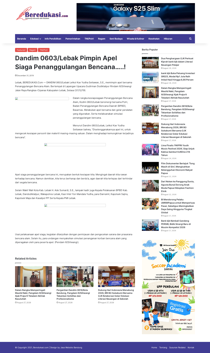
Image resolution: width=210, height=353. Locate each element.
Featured (21, 50)
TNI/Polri (89, 38)
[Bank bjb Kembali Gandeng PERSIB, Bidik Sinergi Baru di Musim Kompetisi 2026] (150, 225)
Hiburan (168, 38)
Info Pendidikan (53, 38)
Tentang (163, 347)
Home (154, 347)
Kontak (191, 347)
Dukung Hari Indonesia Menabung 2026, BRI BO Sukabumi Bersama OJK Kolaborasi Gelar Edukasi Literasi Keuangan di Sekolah (176, 130)
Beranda (21, 38)
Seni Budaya (116, 38)
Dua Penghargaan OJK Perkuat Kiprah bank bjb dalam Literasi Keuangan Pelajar (177, 61)
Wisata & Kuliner (135, 38)
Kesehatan (154, 38)
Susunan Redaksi (177, 347)
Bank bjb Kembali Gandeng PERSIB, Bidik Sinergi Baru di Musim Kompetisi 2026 (176, 224)
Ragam (101, 38)
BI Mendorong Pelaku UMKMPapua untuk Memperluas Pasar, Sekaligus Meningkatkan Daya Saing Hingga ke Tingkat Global (178, 206)
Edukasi (34, 38)
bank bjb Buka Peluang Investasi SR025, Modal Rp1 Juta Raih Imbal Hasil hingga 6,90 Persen (178, 76)
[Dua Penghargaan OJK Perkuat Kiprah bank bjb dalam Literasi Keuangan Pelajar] (150, 62)
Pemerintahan (72, 38)
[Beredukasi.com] (42, 13)
